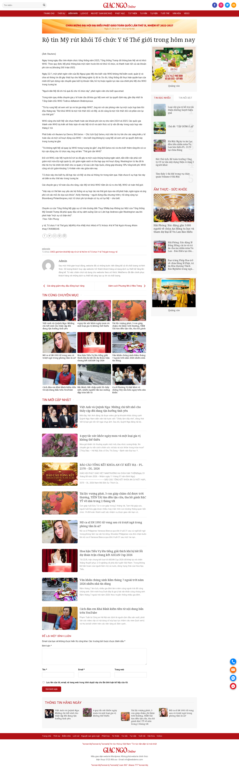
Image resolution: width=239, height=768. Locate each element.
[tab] (162, 98)
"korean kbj (143, 765)
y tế (115, 252)
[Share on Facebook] (44, 236)
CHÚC (52, 252)
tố (89, 252)
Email (81, 669)
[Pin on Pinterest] (59, 236)
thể (83, 252)
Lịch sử (84, 13)
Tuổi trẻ (165, 13)
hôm (61, 252)
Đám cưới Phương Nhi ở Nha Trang (125, 286)
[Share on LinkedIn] (64, 236)
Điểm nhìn (73, 13)
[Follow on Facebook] (214, 5)
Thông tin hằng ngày (63, 703)
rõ (75, 252)
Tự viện (154, 13)
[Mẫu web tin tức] (119, 5)
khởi (65, 252)
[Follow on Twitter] (227, 5)
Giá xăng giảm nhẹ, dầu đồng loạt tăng (65, 286)
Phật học (120, 13)
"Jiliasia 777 (133, 765)
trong (111, 252)
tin (86, 252)
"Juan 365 (122, 765)
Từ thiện (132, 13)
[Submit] (44, 5)
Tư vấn (143, 13)
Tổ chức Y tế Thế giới (99, 252)
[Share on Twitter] (49, 236)
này (72, 252)
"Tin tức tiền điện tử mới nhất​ (144, 744)
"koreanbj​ (105, 744)
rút (77, 252)
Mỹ (68, 252)
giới (57, 252)
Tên (44, 669)
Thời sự (61, 13)
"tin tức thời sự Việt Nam (120, 744)
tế (80, 252)
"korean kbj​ (87, 744)
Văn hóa (177, 13)
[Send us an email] (233, 5)
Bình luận (47, 646)
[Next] (192, 700)
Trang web (119, 669)
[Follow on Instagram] (221, 5)
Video (186, 13)
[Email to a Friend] (54, 236)
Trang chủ (49, 13)
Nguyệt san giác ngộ (101, 13)
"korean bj (96, 744)
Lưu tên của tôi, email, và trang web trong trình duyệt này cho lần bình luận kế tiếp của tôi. (87, 682)
